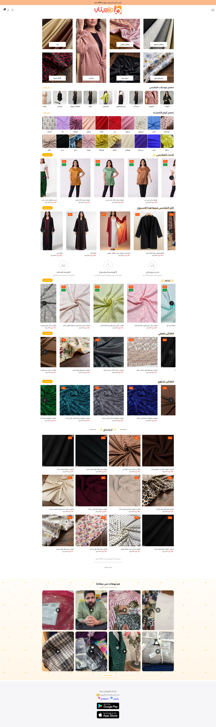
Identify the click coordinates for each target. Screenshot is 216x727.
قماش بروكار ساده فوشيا (149, 325)
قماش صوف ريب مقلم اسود (63, 418)
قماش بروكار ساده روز (116, 325)
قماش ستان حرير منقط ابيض (131, 549)
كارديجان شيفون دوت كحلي (107, 253)
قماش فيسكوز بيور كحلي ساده (130, 370)
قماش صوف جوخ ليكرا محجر (131, 418)
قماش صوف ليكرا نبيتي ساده (97, 509)
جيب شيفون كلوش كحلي (74, 253)
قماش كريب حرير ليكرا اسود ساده (95, 370)
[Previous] (171, 177)
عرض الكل (47, 155)
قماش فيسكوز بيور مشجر (64, 370)
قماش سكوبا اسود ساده (65, 469)
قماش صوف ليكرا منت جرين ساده (162, 418)
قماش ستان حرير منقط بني (165, 370)
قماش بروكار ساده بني (83, 325)
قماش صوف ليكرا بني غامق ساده (163, 469)
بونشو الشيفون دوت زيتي (115, 200)
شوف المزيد (108, 675)
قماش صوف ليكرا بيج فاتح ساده (130, 509)
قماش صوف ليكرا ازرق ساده (97, 418)
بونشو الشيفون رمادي (150, 200)
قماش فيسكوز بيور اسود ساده (96, 469)
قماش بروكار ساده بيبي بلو (48, 325)
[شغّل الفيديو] (158, 610)
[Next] (44, 177)
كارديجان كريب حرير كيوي (82, 200)
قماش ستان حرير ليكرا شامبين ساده (62, 509)
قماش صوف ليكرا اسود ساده (164, 549)
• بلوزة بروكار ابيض (50, 200)
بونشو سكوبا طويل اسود (141, 253)
